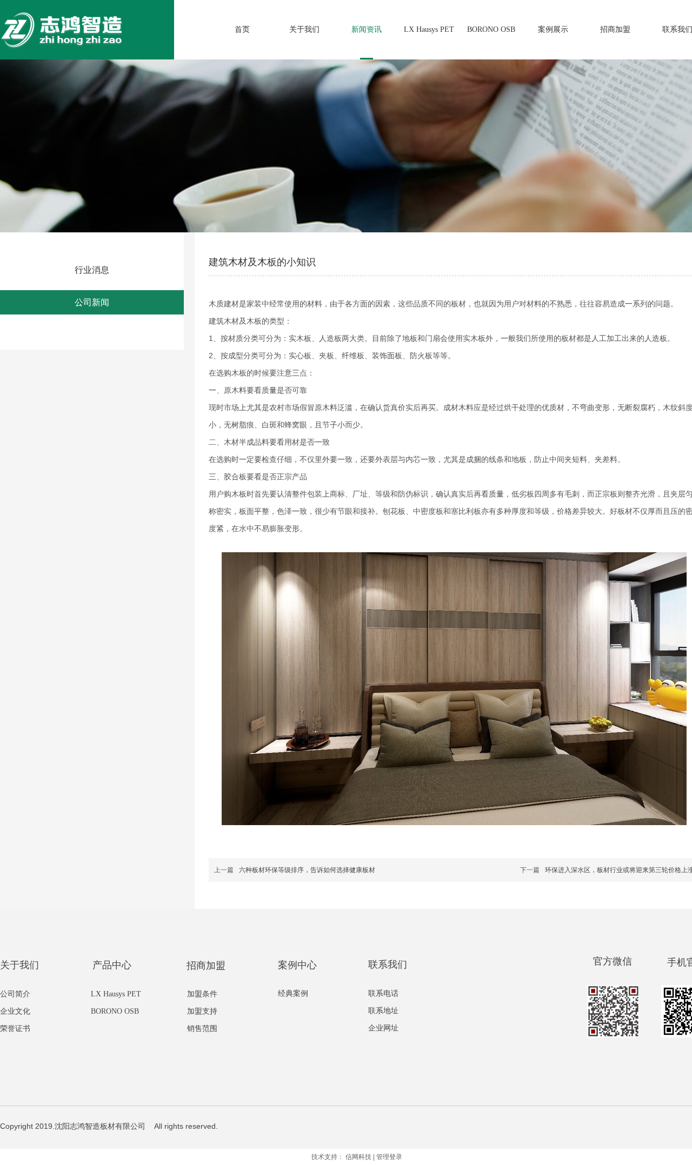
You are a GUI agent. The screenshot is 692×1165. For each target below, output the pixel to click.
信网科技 (358, 1157)
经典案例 (293, 993)
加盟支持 (202, 1011)
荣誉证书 (15, 1029)
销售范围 (202, 1029)
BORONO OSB (115, 1011)
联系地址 (383, 1011)
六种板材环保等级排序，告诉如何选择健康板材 (307, 870)
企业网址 (383, 1028)
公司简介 (15, 994)
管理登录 (389, 1157)
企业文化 (15, 1011)
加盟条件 (202, 994)
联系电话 (383, 993)
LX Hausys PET (116, 994)
